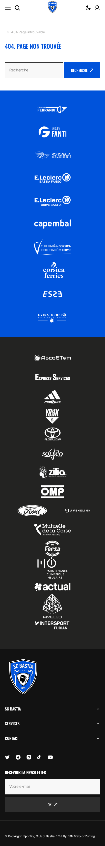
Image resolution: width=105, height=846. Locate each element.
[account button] (97, 8)
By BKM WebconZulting (79, 836)
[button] (88, 7)
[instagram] (28, 757)
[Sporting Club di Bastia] (52, 8)
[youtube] (50, 757)
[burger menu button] (8, 8)
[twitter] (7, 757)
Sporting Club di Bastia (39, 836)
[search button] (17, 8)
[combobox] (34, 70)
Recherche (79, 70)
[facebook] (18, 757)
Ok (50, 804)
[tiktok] (39, 757)
